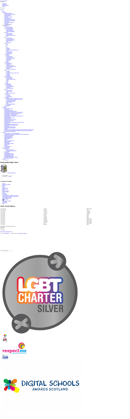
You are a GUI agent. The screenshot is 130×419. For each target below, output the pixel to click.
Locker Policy (6, 123)
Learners (3, 132)
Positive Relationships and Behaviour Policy (11, 124)
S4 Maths (8, 74)
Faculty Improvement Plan (10, 39)
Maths (5, 70)
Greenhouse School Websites (22, 233)
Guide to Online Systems (8, 108)
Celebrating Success (9, 57)
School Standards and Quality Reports (10, 111)
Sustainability (8, 42)
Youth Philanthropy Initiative (9, 143)
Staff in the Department (10, 30)
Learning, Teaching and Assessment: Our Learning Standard (14, 122)
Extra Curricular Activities (10, 58)
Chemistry (6, 32)
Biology (5, 26)
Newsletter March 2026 (10, 149)
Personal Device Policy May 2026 (9, 131)
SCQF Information (7, 116)
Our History (6, 23)
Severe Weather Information (8, 22)
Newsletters (6, 148)
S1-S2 (7, 80)
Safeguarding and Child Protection (10, 126)
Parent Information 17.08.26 (9, 154)
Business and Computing (8, 27)
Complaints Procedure (8, 24)
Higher (7, 50)
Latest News (4, 3)
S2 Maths (8, 71)
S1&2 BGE (8, 64)
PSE (5, 106)
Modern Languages (7, 76)
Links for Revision (9, 78)
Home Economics (7, 62)
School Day (6, 16)
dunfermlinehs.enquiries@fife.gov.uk (6, 231)
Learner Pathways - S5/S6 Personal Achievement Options (13, 115)
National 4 (8, 48)
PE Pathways (8, 87)
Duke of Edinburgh (7, 141)
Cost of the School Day (8, 17)
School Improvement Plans (8, 110)
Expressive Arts (6, 54)
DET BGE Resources (10, 38)
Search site (2, 250)
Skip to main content (3, 0)
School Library (6, 105)
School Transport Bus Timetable (9, 20)
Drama (7, 60)
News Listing (6, 152)
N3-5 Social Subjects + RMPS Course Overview (14, 99)
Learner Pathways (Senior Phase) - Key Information (12, 113)
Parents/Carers (4, 107)
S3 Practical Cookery (9, 65)
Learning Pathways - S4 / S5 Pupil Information (12, 133)
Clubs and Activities (7, 146)
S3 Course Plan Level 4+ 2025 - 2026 (12, 72)
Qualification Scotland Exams (9, 140)
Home (3, 11)
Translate (10, 176)
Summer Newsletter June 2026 (11, 150)
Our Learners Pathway (10, 28)
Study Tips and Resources (10, 31)
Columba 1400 (6, 144)
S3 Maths (8, 73)
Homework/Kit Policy (10, 86)
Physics (5, 89)
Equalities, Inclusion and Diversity (9, 127)
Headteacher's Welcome (8, 13)
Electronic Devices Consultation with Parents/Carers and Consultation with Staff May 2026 (19, 129)
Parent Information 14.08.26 (9, 153)
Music (7, 61)
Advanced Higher (9, 51)
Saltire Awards (6, 142)
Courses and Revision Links (11, 69)
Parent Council (6, 109)
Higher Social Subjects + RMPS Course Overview (14, 98)
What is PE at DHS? (9, 88)
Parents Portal (4, 4)
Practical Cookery (9, 67)
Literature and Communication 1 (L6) (12, 49)
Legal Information (6, 233)
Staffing (7, 55)
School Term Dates (5, 5)
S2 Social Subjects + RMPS (10, 100)
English (5, 43)
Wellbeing (6, 128)
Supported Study (7, 138)
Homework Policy (9, 29)
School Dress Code (7, 18)
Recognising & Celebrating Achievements (11, 157)
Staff (7, 36)
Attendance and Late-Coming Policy (10, 119)
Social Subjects (6, 97)
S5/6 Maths (8, 75)
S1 (6, 45)
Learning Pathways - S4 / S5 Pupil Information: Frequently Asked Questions (16, 134)
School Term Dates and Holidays (9, 19)
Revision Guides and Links (10, 35)
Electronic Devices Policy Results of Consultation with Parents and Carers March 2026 (18, 130)
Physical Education (7, 83)
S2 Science (8, 95)
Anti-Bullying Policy (7, 118)
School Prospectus (7, 15)
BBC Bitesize (8, 84)
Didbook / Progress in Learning (9, 117)
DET (5, 37)
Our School (4, 12)
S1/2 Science (6, 93)
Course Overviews (9, 85)
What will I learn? (9, 90)
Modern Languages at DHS (10, 79)
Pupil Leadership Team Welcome (9, 14)
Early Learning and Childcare (11, 66)
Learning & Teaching (5, 25)
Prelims (5, 139)
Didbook (3, 6)
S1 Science (8, 94)
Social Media (8, 104)
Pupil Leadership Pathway (8, 137)
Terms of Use (6, 159)
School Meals (6, 21)
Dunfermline (11, 172)
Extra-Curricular (9, 53)
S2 (6, 46)
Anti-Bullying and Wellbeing (9, 135)
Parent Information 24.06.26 (9, 156)
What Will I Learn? (9, 33)
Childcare (8, 68)
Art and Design (8, 59)
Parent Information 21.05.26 (9, 155)
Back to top (2, 9)
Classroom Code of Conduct (9, 120)
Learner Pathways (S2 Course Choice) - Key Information (13, 112)
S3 (6, 47)
